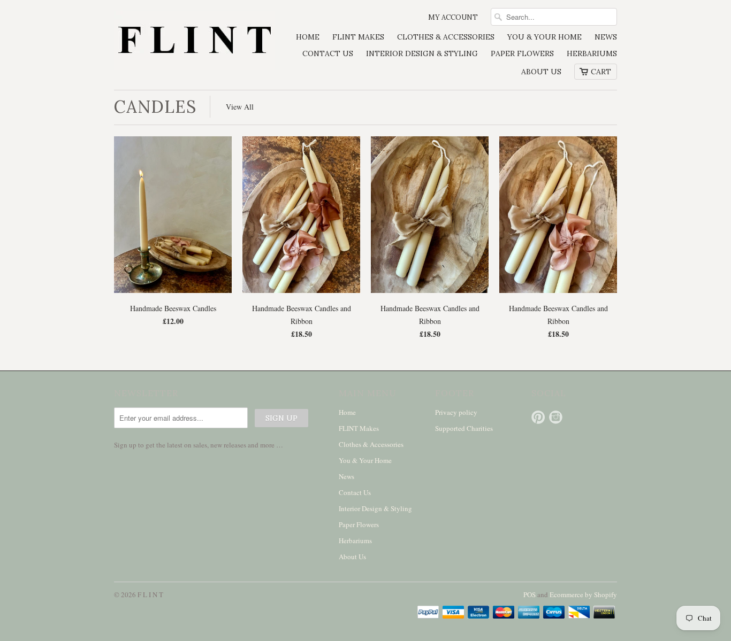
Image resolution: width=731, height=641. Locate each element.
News (606, 37)
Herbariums (592, 53)
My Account (453, 17)
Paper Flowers (522, 53)
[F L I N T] (194, 41)
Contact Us (327, 53)
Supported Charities (464, 428)
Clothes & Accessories (445, 37)
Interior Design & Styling (422, 53)
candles (155, 107)
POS (529, 594)
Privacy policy (456, 412)
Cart (601, 71)
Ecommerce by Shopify (583, 594)
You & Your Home (544, 37)
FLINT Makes (358, 37)
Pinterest (538, 417)
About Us (541, 71)
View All (240, 107)
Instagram (555, 417)
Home (307, 37)
